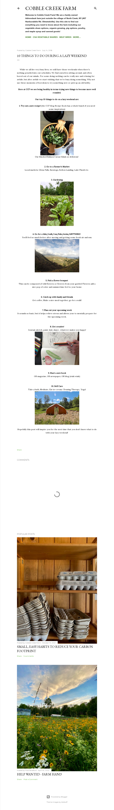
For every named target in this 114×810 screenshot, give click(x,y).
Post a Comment (31, 779)
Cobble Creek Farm (50, 8)
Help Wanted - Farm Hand (39, 774)
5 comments (29, 656)
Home (28, 37)
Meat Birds (65, 37)
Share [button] (19, 450)
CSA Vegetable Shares (45, 37)
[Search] (95, 7)
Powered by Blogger (59, 797)
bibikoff (64, 802)
